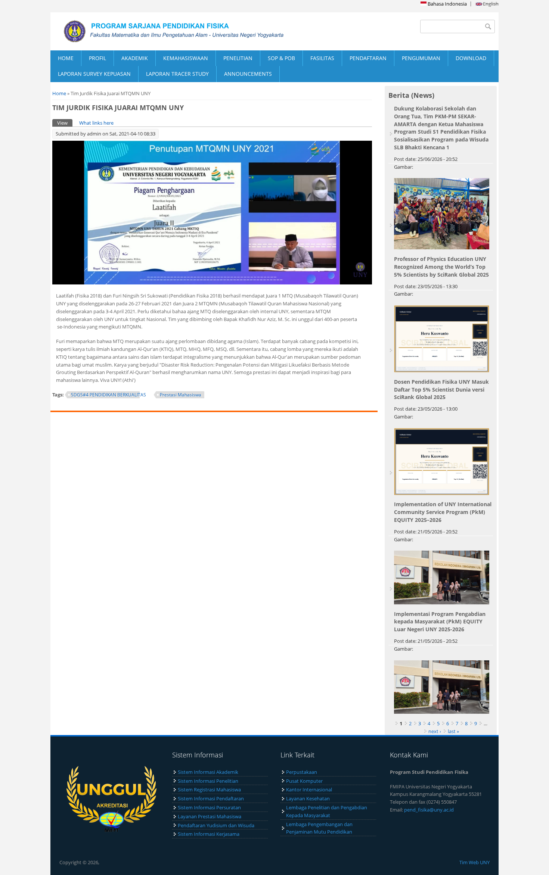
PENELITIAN (237, 58)
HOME (66, 58)
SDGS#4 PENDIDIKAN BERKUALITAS (108, 395)
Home (59, 93)
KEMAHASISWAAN (185, 58)
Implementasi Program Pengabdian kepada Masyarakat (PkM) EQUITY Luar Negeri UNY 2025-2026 (440, 621)
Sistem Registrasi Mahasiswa (209, 789)
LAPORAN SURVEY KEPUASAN (94, 73)
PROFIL (97, 58)
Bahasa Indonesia (447, 3)
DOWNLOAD (471, 58)
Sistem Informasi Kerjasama (208, 834)
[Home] (162, 31)
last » (453, 731)
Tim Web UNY (474, 862)
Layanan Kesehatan (308, 798)
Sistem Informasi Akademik (208, 772)
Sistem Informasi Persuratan (209, 807)
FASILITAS (322, 58)
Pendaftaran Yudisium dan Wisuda (216, 825)
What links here (96, 122)
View (64, 122)
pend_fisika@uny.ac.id (429, 809)
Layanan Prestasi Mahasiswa (209, 816)
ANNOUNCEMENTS (248, 73)
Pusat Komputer (304, 781)
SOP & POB (281, 58)
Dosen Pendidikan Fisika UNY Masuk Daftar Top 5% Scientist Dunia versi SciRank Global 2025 (441, 389)
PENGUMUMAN (421, 58)
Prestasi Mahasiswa (180, 395)
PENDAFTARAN (368, 58)
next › (434, 731)
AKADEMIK (134, 58)
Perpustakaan (301, 772)
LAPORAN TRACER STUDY (177, 73)
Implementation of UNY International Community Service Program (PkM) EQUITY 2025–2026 (442, 512)
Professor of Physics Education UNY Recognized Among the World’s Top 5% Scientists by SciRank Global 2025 (441, 266)
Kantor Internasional (309, 789)
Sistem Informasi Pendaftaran (211, 798)
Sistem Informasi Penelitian (208, 781)
